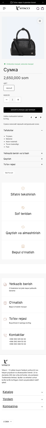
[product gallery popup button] (39, 21)
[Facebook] (31, 117)
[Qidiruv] (38, 8)
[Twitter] (36, 117)
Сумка (11, 69)
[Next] (42, 2)
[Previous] (3, 2)
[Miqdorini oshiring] (18, 99)
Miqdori (7, 95)
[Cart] (42, 8)
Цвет (5, 83)
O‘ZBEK (6, 422)
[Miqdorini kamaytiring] (6, 99)
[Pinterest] (40, 117)
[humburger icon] (4, 8)
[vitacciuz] (23, 8)
